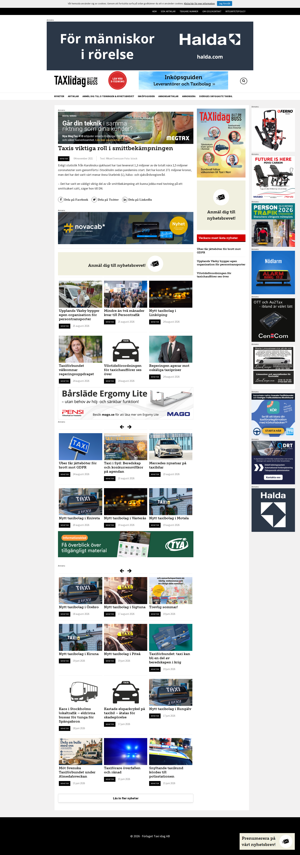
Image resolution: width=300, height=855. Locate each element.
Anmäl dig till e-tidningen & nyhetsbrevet (108, 96)
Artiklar (73, 96)
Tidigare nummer (189, 11)
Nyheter (59, 96)
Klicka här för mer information (199, 3)
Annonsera (188, 96)
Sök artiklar (168, 11)
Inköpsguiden (146, 96)
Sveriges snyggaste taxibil (215, 96)
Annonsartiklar (168, 96)
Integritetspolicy (235, 11)
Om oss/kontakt (211, 11)
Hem (154, 11)
